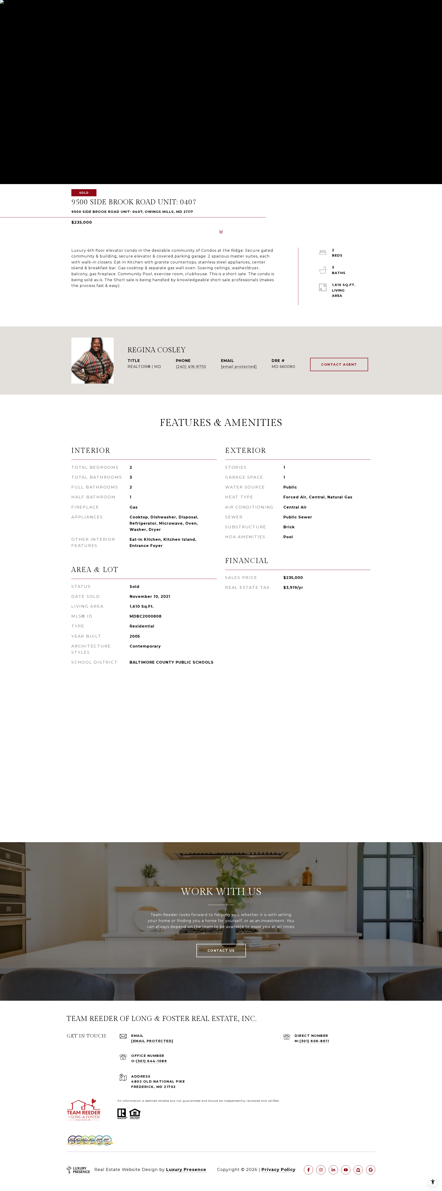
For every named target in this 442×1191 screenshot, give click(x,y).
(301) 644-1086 (151, 1061)
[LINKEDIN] (333, 1169)
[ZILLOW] (358, 1169)
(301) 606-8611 (314, 1041)
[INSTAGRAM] (321, 1169)
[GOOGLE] (370, 1169)
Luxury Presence (186, 1169)
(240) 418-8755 (191, 366)
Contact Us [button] (221, 950)
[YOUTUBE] (345, 1169)
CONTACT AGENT (339, 364)
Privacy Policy (279, 1169)
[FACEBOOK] (308, 1169)
